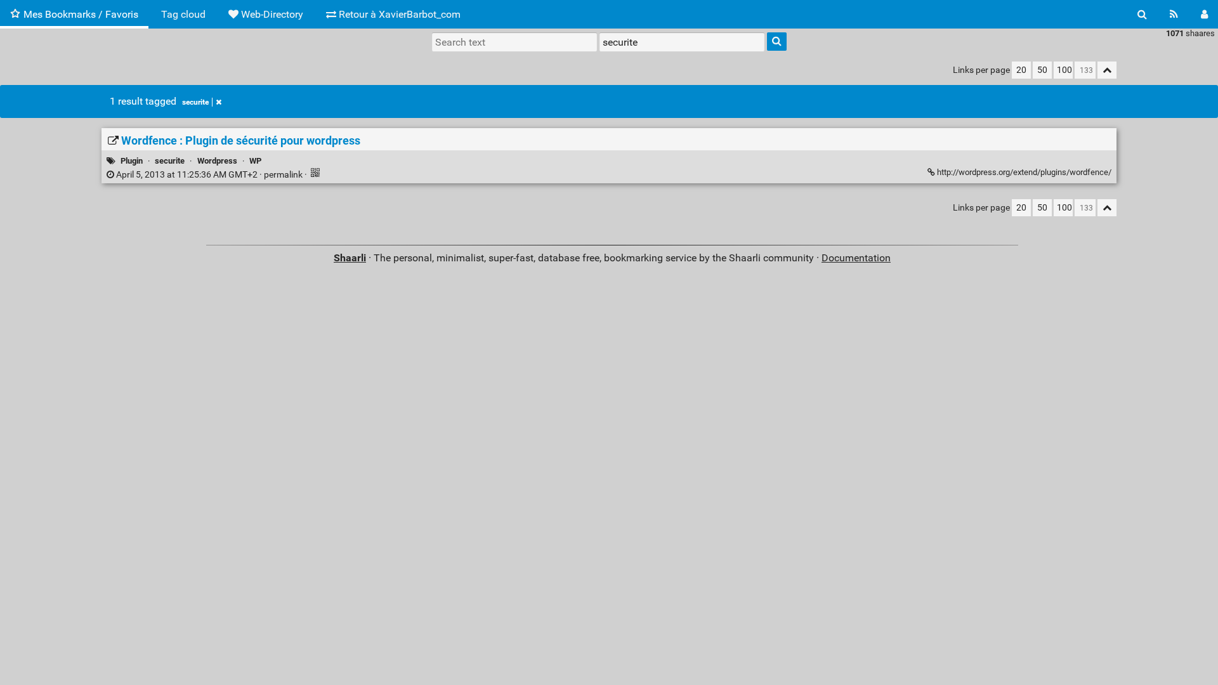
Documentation (856, 258)
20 (1021, 70)
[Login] (1204, 14)
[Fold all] (1106, 70)
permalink (209, 174)
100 (1064, 70)
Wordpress (217, 161)
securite (195, 102)
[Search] (1142, 14)
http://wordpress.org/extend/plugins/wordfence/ (1023, 172)
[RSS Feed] (1174, 14)
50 (1042, 70)
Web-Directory (271, 14)
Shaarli (350, 258)
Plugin (132, 161)
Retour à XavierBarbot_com (398, 14)
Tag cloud (183, 14)
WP (255, 161)
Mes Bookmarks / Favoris (80, 14)
